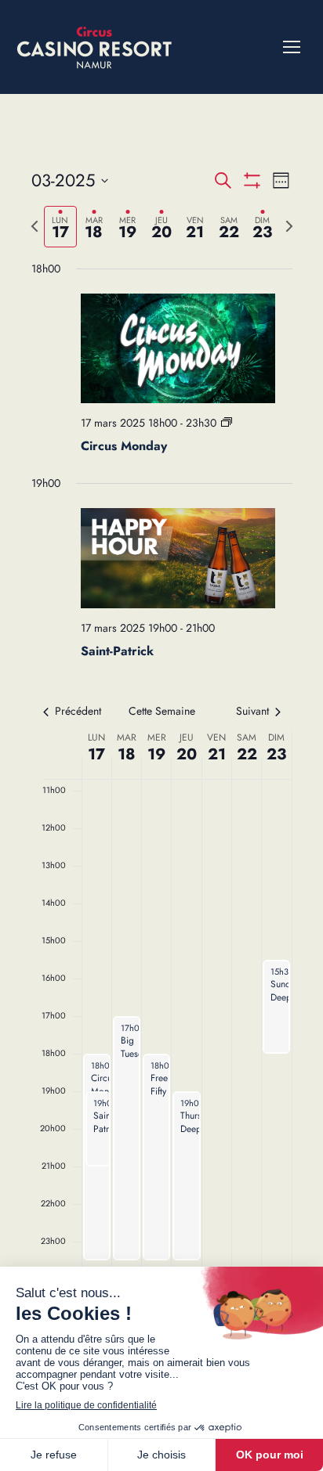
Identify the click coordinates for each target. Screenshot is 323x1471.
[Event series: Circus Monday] (226, 423)
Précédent (78, 711)
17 (96, 754)
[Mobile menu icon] (291, 47)
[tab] (61, 226)
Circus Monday (124, 446)
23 (276, 754)
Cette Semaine (162, 711)
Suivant (252, 711)
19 (156, 754)
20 (186, 754)
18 (127, 754)
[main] (161, 730)
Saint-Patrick (117, 651)
